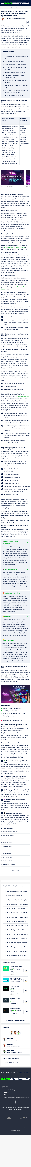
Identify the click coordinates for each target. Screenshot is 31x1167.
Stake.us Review (7, 842)
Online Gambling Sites (9, 7)
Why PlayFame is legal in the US (14, 61)
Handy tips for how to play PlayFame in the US (16, 81)
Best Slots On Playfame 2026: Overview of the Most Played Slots (16, 896)
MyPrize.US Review (8, 835)
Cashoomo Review (8, 861)
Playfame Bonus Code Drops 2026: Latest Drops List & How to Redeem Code (16, 904)
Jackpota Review (7, 846)
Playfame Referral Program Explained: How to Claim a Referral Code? (16, 942)
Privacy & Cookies (15, 1130)
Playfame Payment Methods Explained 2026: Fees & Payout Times (16, 934)
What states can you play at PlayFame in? (16, 57)
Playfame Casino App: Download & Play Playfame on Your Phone (16, 913)
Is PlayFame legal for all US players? (16, 64)
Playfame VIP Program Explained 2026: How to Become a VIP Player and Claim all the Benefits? (16, 951)
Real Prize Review (8, 850)
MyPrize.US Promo (15, 978)
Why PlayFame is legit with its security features (16, 68)
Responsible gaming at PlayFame (15, 72)
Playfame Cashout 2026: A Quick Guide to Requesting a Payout (16, 908)
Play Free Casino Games (12, 1062)
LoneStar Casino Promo (15, 987)
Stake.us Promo (15, 998)
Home (2, 7)
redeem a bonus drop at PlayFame (14, 247)
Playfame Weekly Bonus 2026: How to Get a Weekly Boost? (16, 955)
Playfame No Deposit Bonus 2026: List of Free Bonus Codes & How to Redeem (16, 930)
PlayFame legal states (22, 396)
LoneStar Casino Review (9, 839)
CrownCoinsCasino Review (10, 831)
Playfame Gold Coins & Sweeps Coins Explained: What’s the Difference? (16, 925)
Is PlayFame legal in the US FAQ (14, 95)
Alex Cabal (16, 22)
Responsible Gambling (9, 1090)
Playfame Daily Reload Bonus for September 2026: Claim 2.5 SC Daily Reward (16, 917)
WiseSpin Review (7, 853)
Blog (5, 1094)
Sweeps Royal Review (9, 864)
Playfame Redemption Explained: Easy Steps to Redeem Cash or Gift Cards (16, 938)
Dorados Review (7, 857)
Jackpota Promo (15, 1008)
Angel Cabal (10, 1050)
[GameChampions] (17, 3)
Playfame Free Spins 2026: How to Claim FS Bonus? (16, 921)
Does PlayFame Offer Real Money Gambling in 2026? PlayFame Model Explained (16, 900)
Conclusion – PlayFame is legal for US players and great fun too (16, 91)
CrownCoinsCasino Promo (16, 967)
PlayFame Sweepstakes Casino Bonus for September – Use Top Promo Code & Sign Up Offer (16, 947)
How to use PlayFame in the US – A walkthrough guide (15, 76)
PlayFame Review (18, 7)
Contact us (6, 1092)
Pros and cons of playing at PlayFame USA (16, 86)
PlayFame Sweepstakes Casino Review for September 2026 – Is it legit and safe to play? (16, 891)
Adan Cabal (8, 18)
